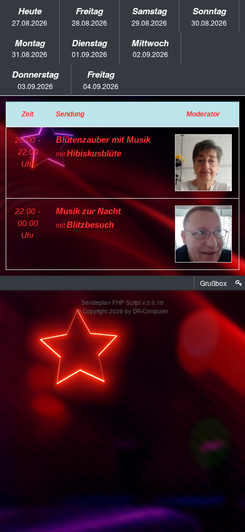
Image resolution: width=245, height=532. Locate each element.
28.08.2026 (89, 16)
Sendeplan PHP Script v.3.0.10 (122, 303)
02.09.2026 (150, 48)
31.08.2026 (29, 48)
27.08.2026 (29, 16)
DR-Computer (150, 311)
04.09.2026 (101, 79)
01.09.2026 (89, 48)
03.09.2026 (35, 79)
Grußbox (213, 283)
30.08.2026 (209, 16)
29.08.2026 (149, 16)
